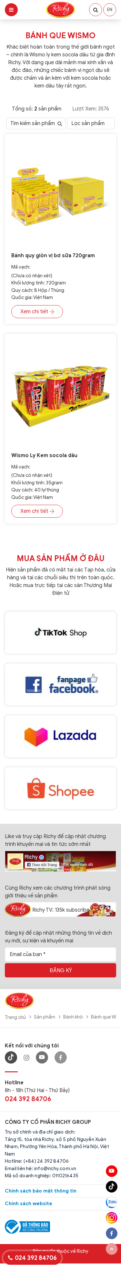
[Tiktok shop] (60, 633)
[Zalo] (112, 1202)
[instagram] (112, 1218)
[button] (95, 9)
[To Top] (112, 1249)
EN (109, 9)
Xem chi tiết (34, 311)
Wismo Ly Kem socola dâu (44, 455)
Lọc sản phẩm (88, 123)
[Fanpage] (60, 861)
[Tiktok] (112, 1187)
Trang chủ (15, 1017)
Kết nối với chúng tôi (32, 1046)
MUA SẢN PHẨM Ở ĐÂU (61, 558)
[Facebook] (61, 1057)
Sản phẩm (44, 1017)
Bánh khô (73, 1017)
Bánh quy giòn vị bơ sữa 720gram (53, 255)
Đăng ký (60, 970)
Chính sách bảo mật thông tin (40, 1191)
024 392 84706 (28, 1099)
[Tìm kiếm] (60, 123)
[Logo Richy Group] (19, 1000)
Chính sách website (28, 1203)
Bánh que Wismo (60, 35)
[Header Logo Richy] (60, 9)
